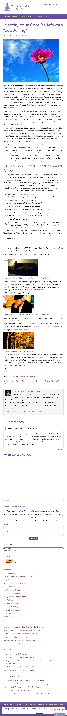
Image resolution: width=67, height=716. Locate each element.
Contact (31, 16)
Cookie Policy (39, 713)
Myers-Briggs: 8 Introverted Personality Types (21, 630)
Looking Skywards (24, 254)
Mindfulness (8, 600)
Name (5, 524)
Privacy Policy (33, 704)
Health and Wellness (11, 590)
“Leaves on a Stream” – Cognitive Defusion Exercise (34, 694)
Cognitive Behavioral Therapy (23, 377)
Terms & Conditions (43, 704)
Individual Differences (12, 593)
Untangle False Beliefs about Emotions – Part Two (26, 278)
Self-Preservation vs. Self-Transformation (27, 687)
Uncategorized (9, 617)
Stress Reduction (10, 613)
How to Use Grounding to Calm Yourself (19, 657)
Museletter (42, 16)
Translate (14, 550)
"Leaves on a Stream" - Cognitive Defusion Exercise (23, 627)
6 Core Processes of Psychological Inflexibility (30, 684)
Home (7, 16)
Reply (60, 450)
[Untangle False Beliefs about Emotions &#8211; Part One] (18, 304)
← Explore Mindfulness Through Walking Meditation (24, 381)
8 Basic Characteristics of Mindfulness (28, 680)
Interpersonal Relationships (14, 597)
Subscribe (33, 538)
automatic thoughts (27, 136)
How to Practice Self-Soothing (15, 654)
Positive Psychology (11, 607)
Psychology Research (11, 610)
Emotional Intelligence (12, 587)
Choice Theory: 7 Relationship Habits (18, 644)
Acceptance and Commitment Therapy (19, 573)
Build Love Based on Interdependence (18, 670)
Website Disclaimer (54, 704)
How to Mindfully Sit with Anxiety (16, 637)
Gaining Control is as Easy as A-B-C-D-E (19, 640)
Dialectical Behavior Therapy (15, 583)
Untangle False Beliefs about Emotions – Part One (26, 315)
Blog (22, 16)
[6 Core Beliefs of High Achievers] (18, 340)
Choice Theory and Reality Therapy (17, 576)
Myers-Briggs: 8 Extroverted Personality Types (21, 634)
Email (5, 531)
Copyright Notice (23, 704)
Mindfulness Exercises (12, 603)
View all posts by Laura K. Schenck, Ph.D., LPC (24, 411)
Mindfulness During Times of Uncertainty (20, 667)
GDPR (61, 704)
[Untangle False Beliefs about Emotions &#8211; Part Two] (23, 267)
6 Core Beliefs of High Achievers (18, 351)
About (15, 16)
